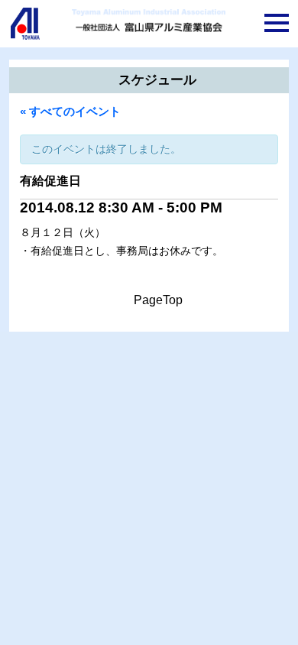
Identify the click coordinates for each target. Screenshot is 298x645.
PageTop (158, 299)
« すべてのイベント (70, 111)
